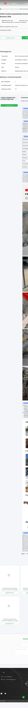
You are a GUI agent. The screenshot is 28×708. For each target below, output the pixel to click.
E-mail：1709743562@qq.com (9, 679)
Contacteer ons (9, 37)
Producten (20, 3)
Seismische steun (14, 9)
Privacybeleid (3, 700)
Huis (14, 3)
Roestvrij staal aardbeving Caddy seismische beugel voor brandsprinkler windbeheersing (9, 589)
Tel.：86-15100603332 (7, 676)
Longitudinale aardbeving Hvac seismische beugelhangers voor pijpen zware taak (10, 620)
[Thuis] (5, 3)
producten (7, 9)
